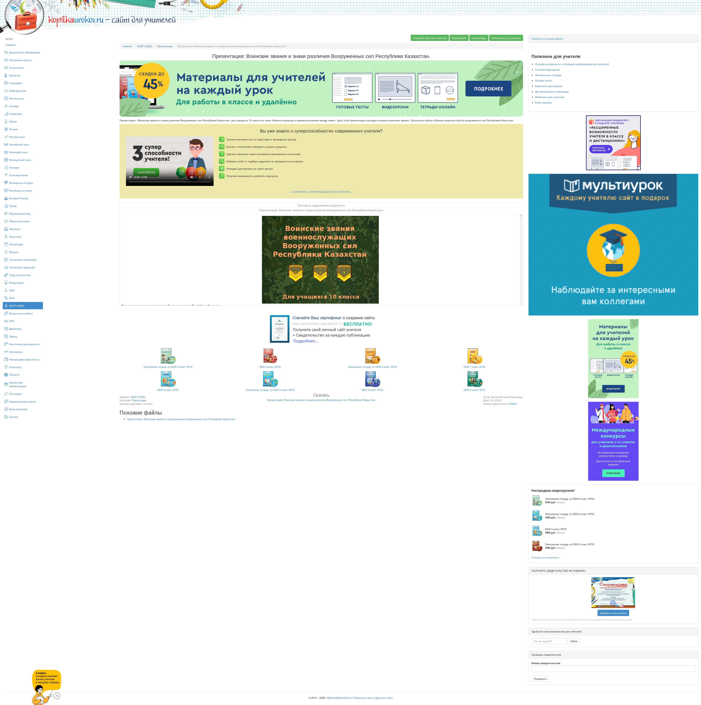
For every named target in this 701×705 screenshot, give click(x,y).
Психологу (15, 367)
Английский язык (19, 144)
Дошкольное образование (24, 52)
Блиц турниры (543, 102)
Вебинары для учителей (506, 38)
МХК (11, 298)
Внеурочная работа (21, 313)
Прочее (13, 417)
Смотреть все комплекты (545, 557)
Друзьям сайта (384, 698)
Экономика (15, 352)
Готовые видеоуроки (547, 69)
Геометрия (15, 114)
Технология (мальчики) (23, 259)
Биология (14, 75)
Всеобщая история (20, 190)
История (14, 167)
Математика (16, 98)
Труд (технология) (20, 275)
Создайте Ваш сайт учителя (430, 38)
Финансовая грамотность (24, 359)
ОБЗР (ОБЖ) (16, 305)
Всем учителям (18, 409)
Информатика (17, 90)
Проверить (540, 679)
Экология (14, 229)
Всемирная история (21, 183)
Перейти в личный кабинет (547, 38)
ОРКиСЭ (14, 375)
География (15, 83)
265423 (513, 403)
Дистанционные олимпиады (552, 91)
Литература (16, 244)
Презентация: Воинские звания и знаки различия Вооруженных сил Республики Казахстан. (181, 419)
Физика (13, 129)
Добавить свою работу (613, 613)
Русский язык (17, 137)
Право (13, 206)
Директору (15, 328)
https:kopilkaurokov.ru (339, 698)
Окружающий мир (20, 213)
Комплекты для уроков (548, 86)
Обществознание (19, 221)
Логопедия (15, 394)
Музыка (13, 252)
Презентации (165, 46)
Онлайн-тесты (543, 80)
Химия (13, 121)
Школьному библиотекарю (17, 384)
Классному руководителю (24, 344)
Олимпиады (479, 38)
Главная (10, 44)
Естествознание (18, 175)
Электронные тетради (548, 75)
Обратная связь (363, 698)
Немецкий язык (18, 152)
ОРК (11, 321)
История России (18, 198)
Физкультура (16, 282)
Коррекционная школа (22, 401)
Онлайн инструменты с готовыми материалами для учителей (572, 64)
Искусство (15, 236)
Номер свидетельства (545, 663)
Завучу (13, 336)
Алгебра (14, 106)
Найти (573, 641)
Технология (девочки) (22, 267)
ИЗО (11, 290)
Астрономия (16, 67)
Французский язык (20, 160)
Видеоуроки (459, 38)
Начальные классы (20, 60)
